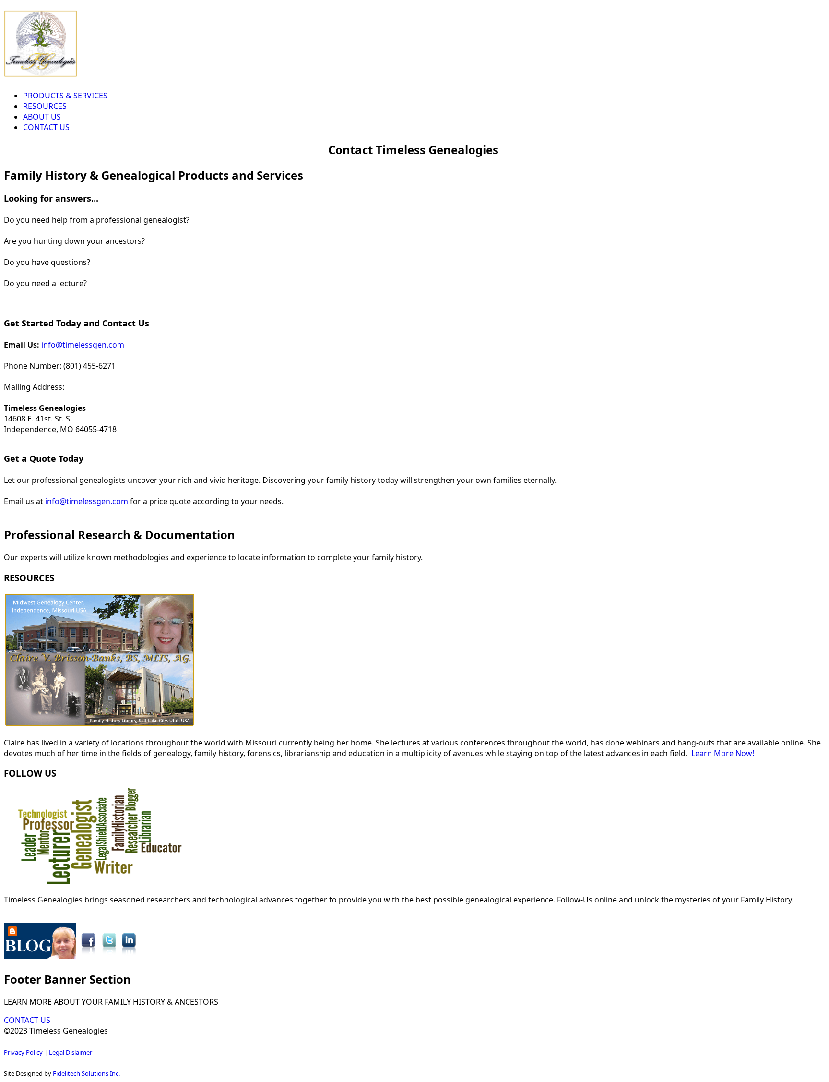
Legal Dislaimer (70, 1052)
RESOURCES (45, 106)
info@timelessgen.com (82, 344)
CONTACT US (46, 127)
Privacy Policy (23, 1052)
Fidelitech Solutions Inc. (86, 1073)
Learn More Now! (722, 753)
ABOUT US (42, 116)
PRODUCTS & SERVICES (65, 95)
